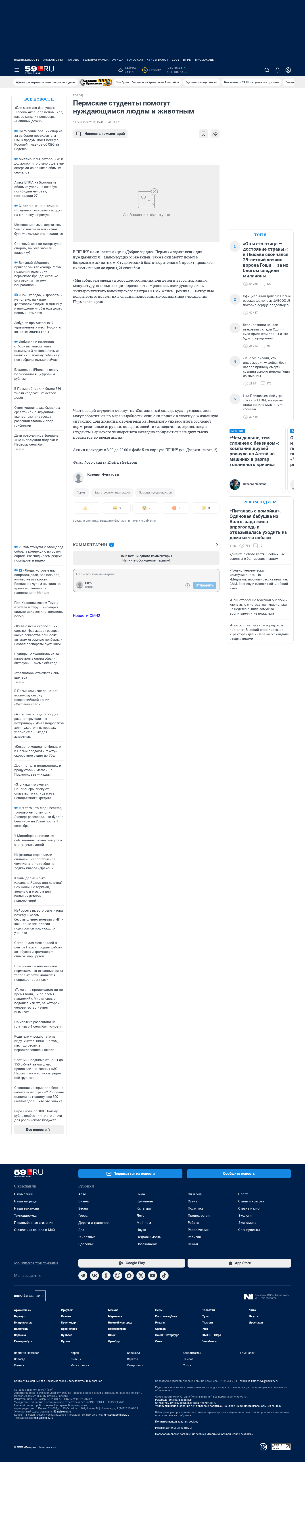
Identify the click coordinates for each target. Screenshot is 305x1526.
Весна (83, 1208)
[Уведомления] (277, 70)
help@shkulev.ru (43, 1417)
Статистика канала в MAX (34, 1230)
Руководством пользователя (173, 1399)
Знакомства (53, 59)
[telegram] (82, 1275)
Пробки (152, 70)
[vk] (94, 1275)
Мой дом (144, 1223)
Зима (141, 1194)
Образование (147, 1244)
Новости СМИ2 (86, 615)
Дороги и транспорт (94, 1223)
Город (83, 1216)
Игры (187, 59)
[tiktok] (164, 1275)
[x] (140, 1275)
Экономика (247, 1223)
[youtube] (152, 1275)
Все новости (39, 99)
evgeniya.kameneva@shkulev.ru (259, 1381)
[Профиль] (288, 70)
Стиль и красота (251, 1201)
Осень (192, 1201)
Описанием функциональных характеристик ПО (185, 1402)
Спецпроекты (249, 1230)
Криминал (145, 1201)
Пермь (81, 492)
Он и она (195, 1194)
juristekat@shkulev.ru (116, 1414)
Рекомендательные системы (173, 1427)
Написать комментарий (105, 134)
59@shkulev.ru (62, 1411)
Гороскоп (135, 59)
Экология (245, 1216)
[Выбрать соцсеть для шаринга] (215, 133)
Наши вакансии (26, 1208)
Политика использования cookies (176, 1421)
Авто (82, 1194)
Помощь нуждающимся (155, 492)
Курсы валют (157, 59)
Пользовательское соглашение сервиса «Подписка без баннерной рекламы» (204, 1434)
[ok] (106, 1275)
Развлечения (198, 1230)
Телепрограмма (96, 59)
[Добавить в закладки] (203, 133)
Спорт (243, 1194)
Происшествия (199, 1216)
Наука (141, 1230)
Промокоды (205, 59)
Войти (89, 587)
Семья (193, 1244)
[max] (129, 1275)
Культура (144, 1208)
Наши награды (25, 1201)
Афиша (117, 59)
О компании (23, 1194)
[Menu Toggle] (16, 70)
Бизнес (84, 1201)
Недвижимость (27, 59)
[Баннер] (95, 82)
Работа (193, 1223)
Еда (81, 1230)
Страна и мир (248, 1208)
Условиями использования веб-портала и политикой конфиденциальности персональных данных (218, 1406)
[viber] (117, 1275)
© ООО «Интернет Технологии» (35, 1447)
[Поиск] (266, 70)
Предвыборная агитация (33, 1223)
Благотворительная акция (112, 492)
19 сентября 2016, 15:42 (88, 122)
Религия (194, 1237)
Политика (195, 1208)
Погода (73, 59)
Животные (87, 1237)
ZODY (176, 59)
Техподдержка (25, 1216)
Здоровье (86, 1244)
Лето (140, 1216)
